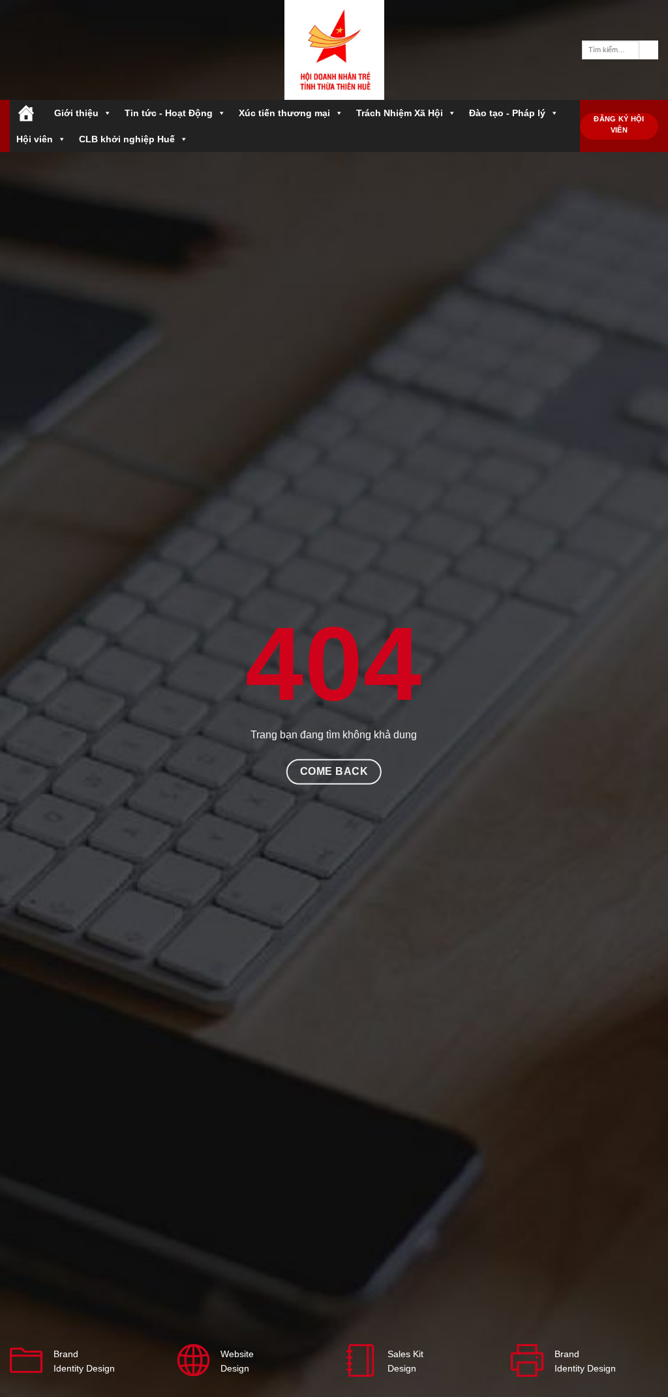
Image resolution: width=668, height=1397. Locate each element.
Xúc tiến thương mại (284, 113)
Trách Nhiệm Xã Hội (399, 113)
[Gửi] (648, 50)
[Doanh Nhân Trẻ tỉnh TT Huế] (334, 50)
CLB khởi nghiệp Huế (127, 139)
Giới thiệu (76, 113)
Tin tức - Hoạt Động (169, 113)
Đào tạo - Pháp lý (507, 113)
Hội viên (34, 139)
